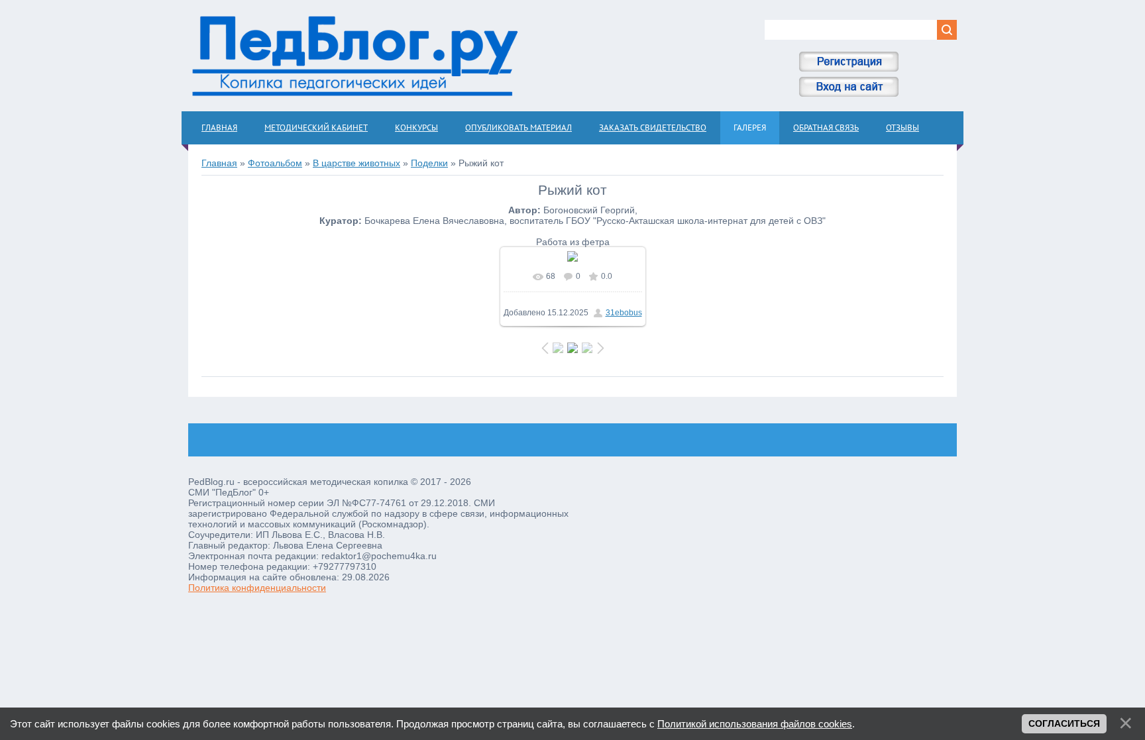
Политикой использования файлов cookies (754, 723)
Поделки (429, 163)
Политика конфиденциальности (257, 587)
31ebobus (624, 312)
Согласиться (1064, 723)
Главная (219, 163)
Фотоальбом (275, 163)
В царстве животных (356, 163)
